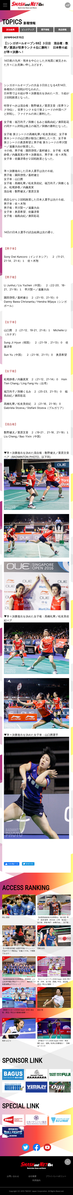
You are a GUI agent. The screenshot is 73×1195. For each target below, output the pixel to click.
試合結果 (10, 29)
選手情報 (45, 29)
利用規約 (36, 1180)
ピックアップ (28, 29)
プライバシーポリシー (56, 1176)
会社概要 (32, 1176)
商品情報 (62, 29)
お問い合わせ (13, 1176)
